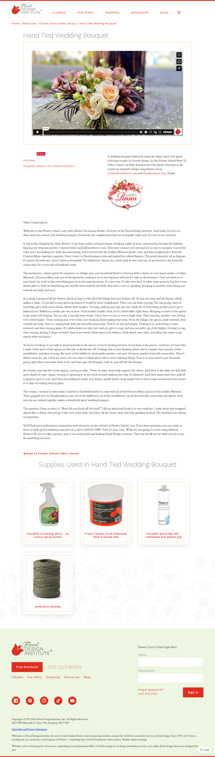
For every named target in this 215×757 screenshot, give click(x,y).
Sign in (193, 692)
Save (42, 154)
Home (15, 23)
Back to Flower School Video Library (52, 453)
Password (146, 671)
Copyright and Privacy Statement (29, 729)
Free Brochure (27, 667)
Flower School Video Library (57, 23)
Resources (29, 23)
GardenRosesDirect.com (122, 173)
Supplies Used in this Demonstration (49, 166)
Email (142, 655)
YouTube (29, 160)
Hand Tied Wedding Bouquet (97, 23)
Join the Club (147, 693)
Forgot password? (150, 689)
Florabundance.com (154, 173)
